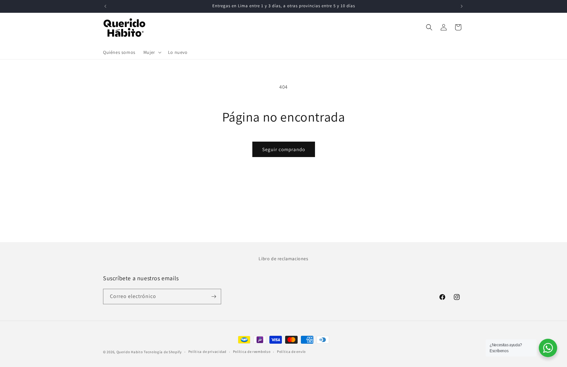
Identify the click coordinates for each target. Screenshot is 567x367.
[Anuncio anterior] (105, 6)
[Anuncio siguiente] (461, 6)
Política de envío (291, 351)
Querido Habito (129, 352)
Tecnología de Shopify (163, 352)
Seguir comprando (283, 149)
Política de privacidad (207, 351)
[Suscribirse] (213, 296)
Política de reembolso (252, 351)
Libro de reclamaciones (283, 259)
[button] (151, 52)
